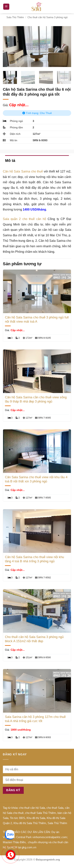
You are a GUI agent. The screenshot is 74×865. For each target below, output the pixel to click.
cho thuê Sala (54, 807)
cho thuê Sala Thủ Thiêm (40, 812)
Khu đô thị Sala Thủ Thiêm (29, 823)
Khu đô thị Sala (36, 818)
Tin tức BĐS (17, 818)
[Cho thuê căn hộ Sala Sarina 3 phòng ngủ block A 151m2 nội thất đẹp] (37, 611)
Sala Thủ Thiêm (15, 17)
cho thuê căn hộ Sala (32, 807)
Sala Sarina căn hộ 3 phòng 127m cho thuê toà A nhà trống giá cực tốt (35, 719)
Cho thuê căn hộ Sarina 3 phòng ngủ (48, 17)
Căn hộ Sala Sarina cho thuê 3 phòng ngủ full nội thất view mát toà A (37, 319)
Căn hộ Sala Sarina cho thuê (23, 171)
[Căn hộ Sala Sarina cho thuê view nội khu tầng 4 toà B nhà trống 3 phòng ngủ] (37, 531)
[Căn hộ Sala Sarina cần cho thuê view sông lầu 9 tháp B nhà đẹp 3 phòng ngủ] (37, 371)
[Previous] (9, 47)
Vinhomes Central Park (17, 837)
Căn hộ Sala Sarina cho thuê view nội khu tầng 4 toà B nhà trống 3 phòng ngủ (34, 559)
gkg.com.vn (29, 847)
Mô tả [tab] (10, 160)
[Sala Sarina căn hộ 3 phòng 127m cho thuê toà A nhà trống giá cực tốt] (37, 691)
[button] (6, 7)
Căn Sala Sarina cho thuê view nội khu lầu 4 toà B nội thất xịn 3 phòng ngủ (36, 479)
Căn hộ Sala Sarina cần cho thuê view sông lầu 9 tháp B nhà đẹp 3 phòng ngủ (36, 399)
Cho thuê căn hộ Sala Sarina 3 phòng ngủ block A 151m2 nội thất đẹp (34, 639)
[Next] (65, 47)
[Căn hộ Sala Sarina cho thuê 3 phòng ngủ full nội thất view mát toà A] (37, 291)
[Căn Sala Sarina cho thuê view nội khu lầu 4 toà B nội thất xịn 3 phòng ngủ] (37, 451)
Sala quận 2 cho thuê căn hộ (24, 219)
